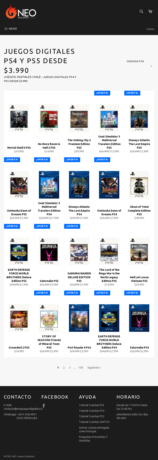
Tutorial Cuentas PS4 (91, 410)
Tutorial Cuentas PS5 (91, 416)
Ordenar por (135, 61)
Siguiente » (94, 367)
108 (80, 367)
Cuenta (150, 29)
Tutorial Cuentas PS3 (91, 405)
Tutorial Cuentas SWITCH (94, 421)
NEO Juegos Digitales (23, 456)
